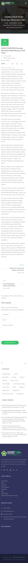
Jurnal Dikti (4, 481)
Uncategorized (20, 393)
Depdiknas (4, 489)
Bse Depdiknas (5, 487)
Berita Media (5, 377)
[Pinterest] (17, 63)
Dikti (2, 491)
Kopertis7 (3, 485)
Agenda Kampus (6, 374)
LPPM (14, 387)
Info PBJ (22, 377)
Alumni (15, 374)
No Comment (6, 60)
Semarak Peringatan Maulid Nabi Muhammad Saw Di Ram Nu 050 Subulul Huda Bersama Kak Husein (13, 427)
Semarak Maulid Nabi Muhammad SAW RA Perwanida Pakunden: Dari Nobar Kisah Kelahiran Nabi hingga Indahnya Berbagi (14, 419)
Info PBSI (4, 380)
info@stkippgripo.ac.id (8, 511)
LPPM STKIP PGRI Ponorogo (9, 495)
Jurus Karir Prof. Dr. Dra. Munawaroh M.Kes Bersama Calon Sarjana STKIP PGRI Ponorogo (14, 434)
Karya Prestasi (5, 387)
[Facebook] (8, 63)
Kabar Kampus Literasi (9, 58)
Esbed (2, 483)
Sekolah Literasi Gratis (7, 393)
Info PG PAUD (14, 380)
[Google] (21, 63)
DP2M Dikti (4, 493)
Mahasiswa (22, 387)
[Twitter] (12, 63)
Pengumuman (16, 390)
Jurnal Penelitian (6, 383)
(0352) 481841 (6, 508)
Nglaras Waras (5, 390)
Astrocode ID (7, 56)
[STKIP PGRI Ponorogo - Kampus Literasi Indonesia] (8, 3)
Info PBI (14, 377)
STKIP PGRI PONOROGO (19, 557)
